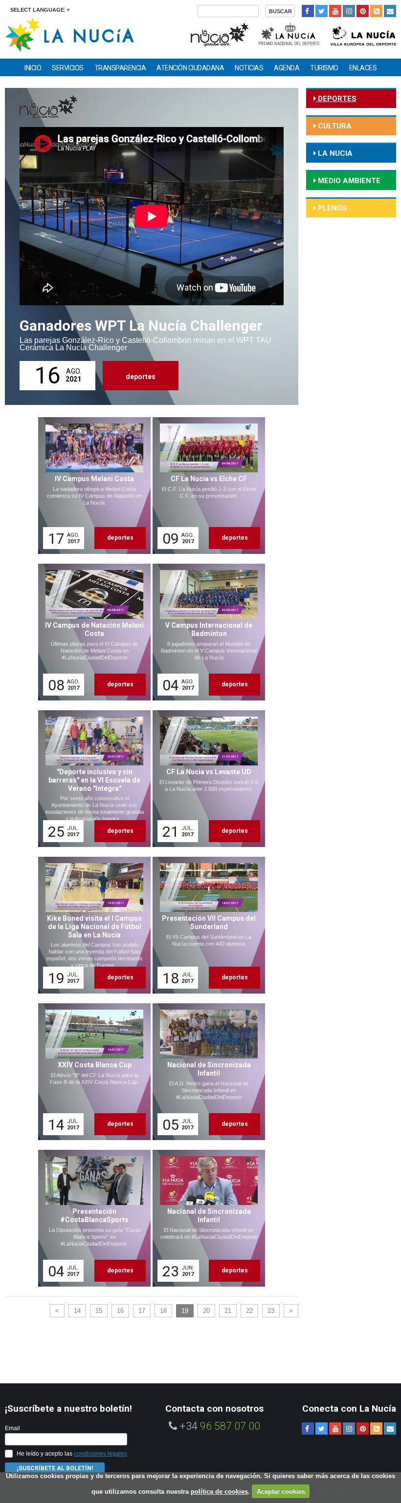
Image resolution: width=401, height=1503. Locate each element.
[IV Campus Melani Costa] (91, 485)
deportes (141, 377)
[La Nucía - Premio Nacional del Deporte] (289, 33)
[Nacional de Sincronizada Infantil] (205, 1071)
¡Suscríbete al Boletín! (55, 1468)
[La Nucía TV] (219, 33)
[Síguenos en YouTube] (335, 11)
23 (270, 1310)
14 (77, 1310)
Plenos (331, 208)
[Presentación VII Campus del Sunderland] (205, 925)
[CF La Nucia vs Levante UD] (205, 778)
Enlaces (363, 68)
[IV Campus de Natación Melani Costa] (91, 632)
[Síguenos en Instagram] (349, 11)
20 (206, 1310)
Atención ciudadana (190, 68)
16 (120, 1310)
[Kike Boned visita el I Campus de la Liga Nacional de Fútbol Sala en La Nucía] (91, 925)
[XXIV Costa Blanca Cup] (91, 1071)
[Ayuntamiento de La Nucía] (69, 34)
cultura (334, 126)
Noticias (249, 68)
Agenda (286, 68)
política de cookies (219, 1491)
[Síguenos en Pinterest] (362, 11)
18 (163, 1310)
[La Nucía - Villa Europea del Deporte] (363, 33)
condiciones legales (100, 1453)
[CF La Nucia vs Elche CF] (205, 485)
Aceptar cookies (281, 1491)
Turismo (324, 68)
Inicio (32, 68)
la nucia (334, 153)
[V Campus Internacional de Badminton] (205, 632)
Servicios (68, 68)
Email (12, 1428)
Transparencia (120, 68)
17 (141, 1310)
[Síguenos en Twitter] (321, 11)
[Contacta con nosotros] (390, 11)
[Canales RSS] (376, 11)
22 (249, 1310)
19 (184, 1310)
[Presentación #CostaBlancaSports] (91, 1218)
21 (227, 1310)
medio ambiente (348, 180)
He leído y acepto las (72, 1453)
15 (98, 1310)
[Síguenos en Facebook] (308, 11)
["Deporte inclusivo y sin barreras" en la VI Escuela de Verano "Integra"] (91, 778)
